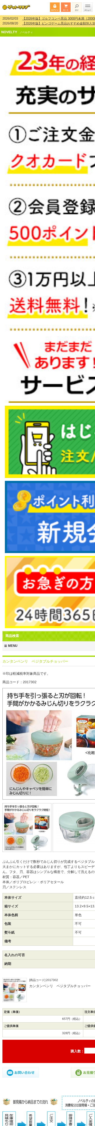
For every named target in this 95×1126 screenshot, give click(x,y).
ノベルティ (26, 29)
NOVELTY (9, 29)
